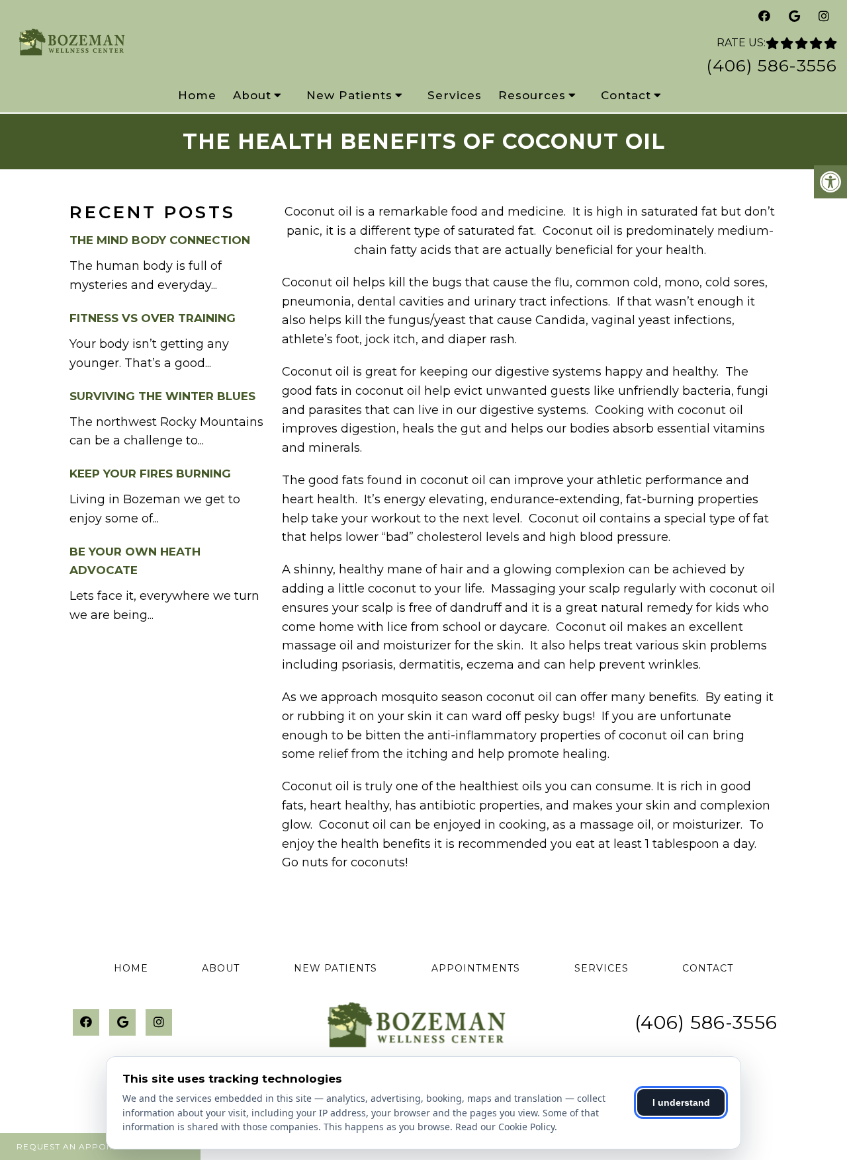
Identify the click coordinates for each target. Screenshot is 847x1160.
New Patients (349, 95)
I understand (681, 1102)
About (252, 95)
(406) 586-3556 (771, 65)
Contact (626, 95)
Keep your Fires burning (150, 473)
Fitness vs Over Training (152, 318)
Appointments (475, 968)
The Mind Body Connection (159, 240)
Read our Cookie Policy (505, 1126)
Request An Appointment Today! (100, 1146)
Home (197, 95)
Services (454, 95)
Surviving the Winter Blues (162, 396)
